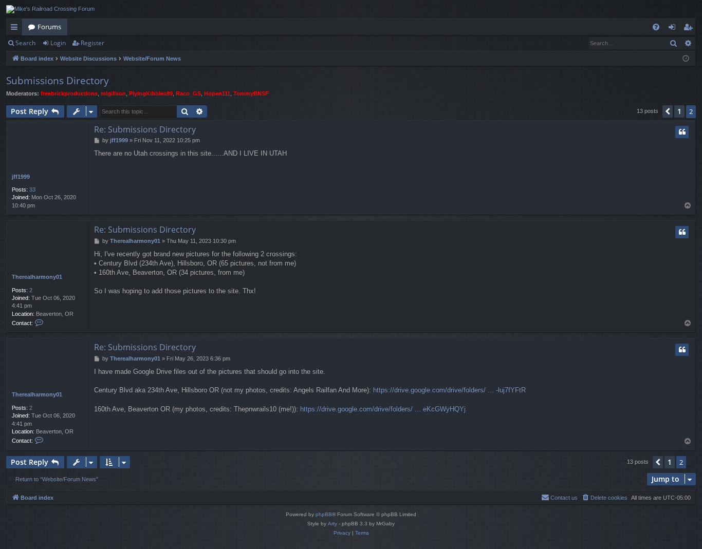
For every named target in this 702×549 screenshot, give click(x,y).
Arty (332, 523)
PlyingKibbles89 (151, 93)
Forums (49, 26)
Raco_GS (188, 93)
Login (58, 43)
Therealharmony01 (37, 277)
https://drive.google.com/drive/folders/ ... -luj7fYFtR (449, 390)
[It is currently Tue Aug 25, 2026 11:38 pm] (685, 59)
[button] (667, 111)
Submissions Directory (57, 80)
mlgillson (113, 93)
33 (32, 189)
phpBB (324, 514)
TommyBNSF (251, 93)
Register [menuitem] (690, 28)
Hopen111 (217, 93)
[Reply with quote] (682, 132)
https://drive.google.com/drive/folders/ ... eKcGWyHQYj (383, 409)
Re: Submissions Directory (145, 129)
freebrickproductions (69, 93)
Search (25, 43)
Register (92, 43)
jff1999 (21, 177)
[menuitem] (656, 26)
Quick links (16, 28)
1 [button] (679, 111)
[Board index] (50, 9)
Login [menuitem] (674, 28)
